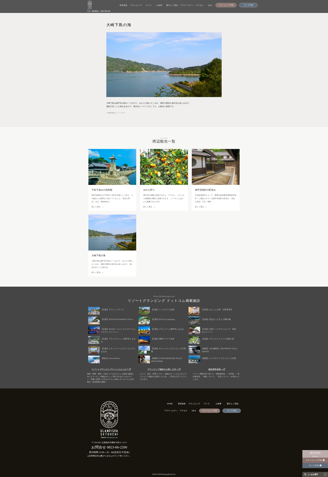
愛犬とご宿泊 (172, 5)
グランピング (136, 5)
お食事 (159, 5)
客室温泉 (123, 5)
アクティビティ (187, 5)
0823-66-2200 (117, 447)
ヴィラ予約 (248, 5)
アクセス (199, 5)
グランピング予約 (226, 5)
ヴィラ (148, 5)
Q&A (210, 5)
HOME (170, 404)
